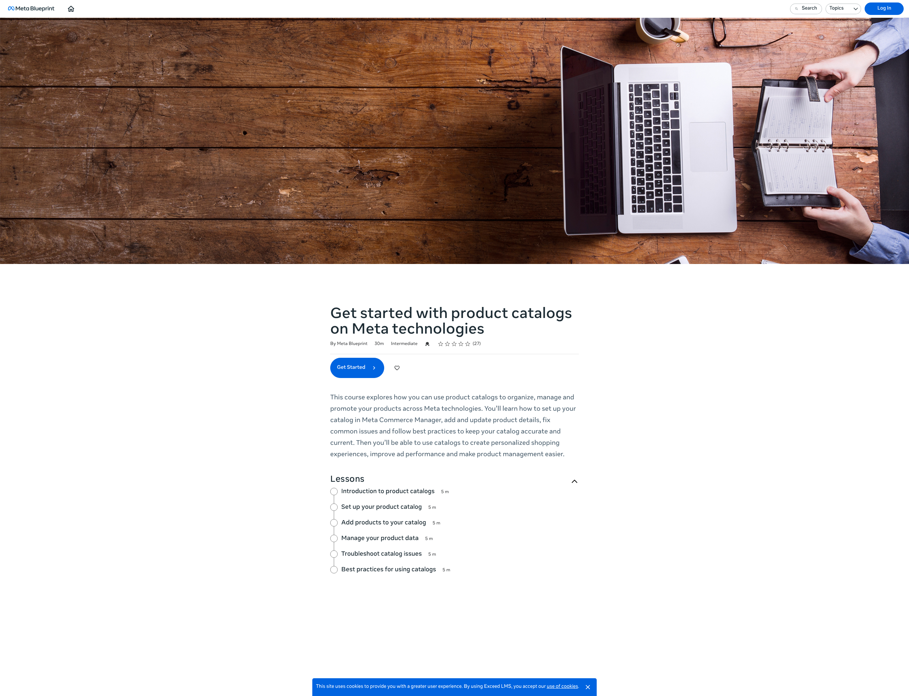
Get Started (351, 367)
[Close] (588, 687)
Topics (836, 8)
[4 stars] (461, 344)
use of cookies (562, 687)
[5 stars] (467, 344)
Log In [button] (884, 8)
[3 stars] (454, 344)
